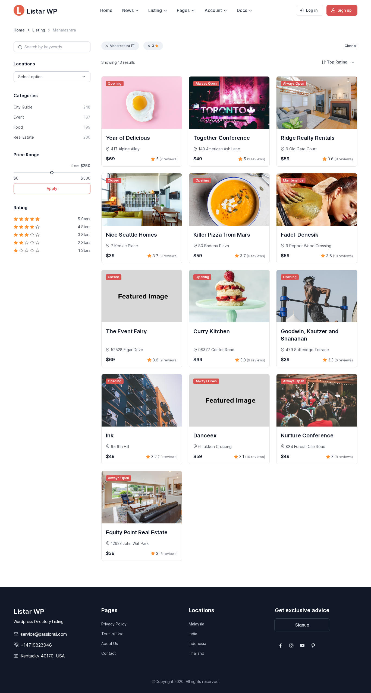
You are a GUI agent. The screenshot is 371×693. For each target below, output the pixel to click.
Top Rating (337, 62)
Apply (52, 188)
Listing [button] (155, 10)
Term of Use (112, 633)
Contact (108, 653)
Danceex (204, 435)
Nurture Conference (307, 435)
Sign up (345, 10)
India (193, 633)
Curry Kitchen (211, 331)
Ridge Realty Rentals (308, 138)
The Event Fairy (126, 331)
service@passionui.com (44, 634)
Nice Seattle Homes (131, 234)
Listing (38, 30)
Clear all (351, 46)
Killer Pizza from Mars (221, 234)
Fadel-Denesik (299, 234)
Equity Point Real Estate (137, 532)
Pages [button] (183, 10)
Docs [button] (242, 10)
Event (52, 117)
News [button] (128, 10)
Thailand (196, 653)
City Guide (52, 107)
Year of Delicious (128, 138)
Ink (110, 435)
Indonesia (197, 643)
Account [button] (213, 10)
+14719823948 (36, 645)
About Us (109, 643)
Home (106, 10)
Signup (302, 625)
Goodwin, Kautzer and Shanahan (309, 335)
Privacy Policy (114, 624)
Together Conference (221, 138)
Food (52, 127)
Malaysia (196, 624)
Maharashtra (120, 46)
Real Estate (52, 137)
